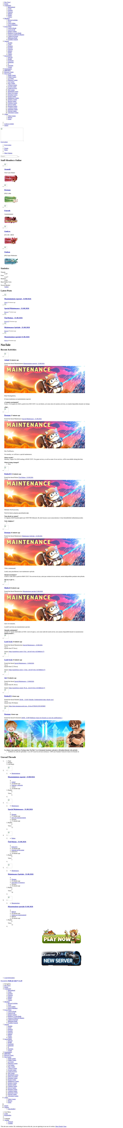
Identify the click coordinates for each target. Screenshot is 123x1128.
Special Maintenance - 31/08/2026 (32, 645)
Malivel (6, 340)
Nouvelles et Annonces (18, 882)
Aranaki (7, 169)
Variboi (6, 287)
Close (64, 1126)
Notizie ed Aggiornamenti (19, 915)
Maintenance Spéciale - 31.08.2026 (17, 327)
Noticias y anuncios (17, 785)
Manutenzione (16, 903)
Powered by (11, 981)
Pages (6, 150)
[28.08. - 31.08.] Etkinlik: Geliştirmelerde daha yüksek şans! (36, 699)
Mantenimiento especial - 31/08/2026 (17, 299)
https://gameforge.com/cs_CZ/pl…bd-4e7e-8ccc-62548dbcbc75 (27, 670)
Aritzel (6, 302)
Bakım (13, 838)
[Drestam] (6, 412)
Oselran (7, 252)
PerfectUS (6, 321)
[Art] (6, 674)
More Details (59, 1126)
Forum (6, 148)
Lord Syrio (8, 642)
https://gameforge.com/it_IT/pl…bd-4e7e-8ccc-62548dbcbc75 (26, 651)
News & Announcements (19, 817)
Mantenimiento (16, 773)
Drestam (7, 190)
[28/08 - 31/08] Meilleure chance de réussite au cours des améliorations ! (41, 718)
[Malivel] (6, 584)
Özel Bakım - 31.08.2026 (13, 318)
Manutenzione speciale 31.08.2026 (16, 337)
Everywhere (4, 142)
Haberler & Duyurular (18, 850)
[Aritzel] (6, 356)
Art (5, 678)
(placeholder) (11, 1109)
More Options (8, 153)
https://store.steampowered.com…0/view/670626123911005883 (27, 706)
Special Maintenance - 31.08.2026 (16, 308)
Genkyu (7, 231)
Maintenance (15, 806)
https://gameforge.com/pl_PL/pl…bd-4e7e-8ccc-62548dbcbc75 (27, 688)
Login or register (9, 124)
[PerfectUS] (6, 470)
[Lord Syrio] (6, 638)
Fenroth (7, 211)
